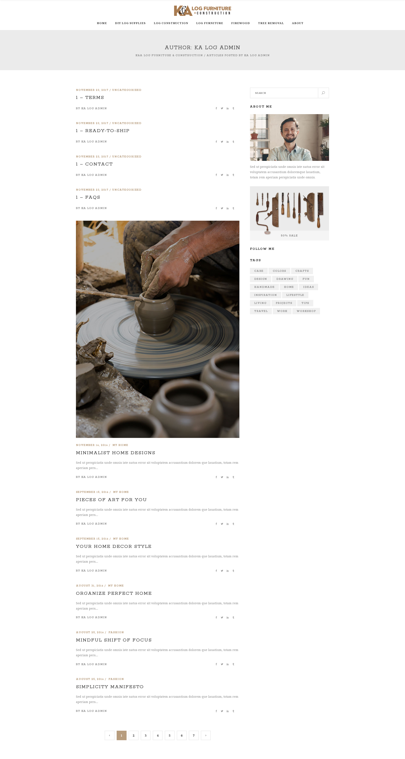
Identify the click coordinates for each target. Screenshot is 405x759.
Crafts (302, 271)
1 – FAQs (88, 197)
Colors (279, 271)
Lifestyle (295, 295)
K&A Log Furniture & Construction (169, 55)
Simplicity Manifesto (110, 687)
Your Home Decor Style (114, 547)
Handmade (264, 287)
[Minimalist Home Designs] (157, 223)
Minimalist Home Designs (115, 453)
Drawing (284, 279)
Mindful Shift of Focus (114, 640)
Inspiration (265, 295)
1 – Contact (94, 164)
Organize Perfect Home (114, 593)
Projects (284, 303)
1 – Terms (90, 98)
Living (260, 303)
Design (260, 279)
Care (258, 271)
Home (289, 287)
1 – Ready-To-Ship (103, 131)
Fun (306, 279)
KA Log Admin (94, 108)
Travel (261, 311)
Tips (305, 303)
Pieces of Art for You (111, 500)
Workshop (306, 311)
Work (282, 311)
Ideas (308, 287)
